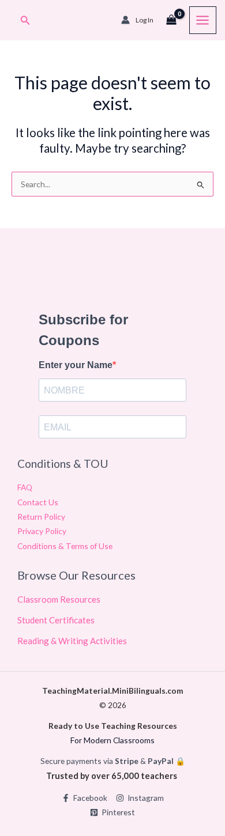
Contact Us (37, 502)
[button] (25, 20)
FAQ (24, 487)
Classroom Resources (58, 599)
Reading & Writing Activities (72, 640)
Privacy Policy (41, 531)
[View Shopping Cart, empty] (171, 20)
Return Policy (41, 516)
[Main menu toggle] (202, 19)
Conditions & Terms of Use (64, 546)
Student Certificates (56, 620)
